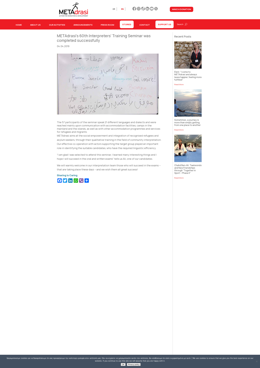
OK (123, 364)
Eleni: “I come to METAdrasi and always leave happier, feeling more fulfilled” (188, 75)
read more (178, 84)
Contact (144, 24)
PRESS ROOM (107, 24)
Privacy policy (133, 364)
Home (19, 24)
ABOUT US (35, 24)
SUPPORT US (164, 24)
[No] (256, 361)
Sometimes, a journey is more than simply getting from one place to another (187, 122)
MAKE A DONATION (181, 9)
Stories (126, 24)
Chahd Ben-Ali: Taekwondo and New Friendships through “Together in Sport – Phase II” (188, 169)
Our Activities (57, 24)
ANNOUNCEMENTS (83, 24)
